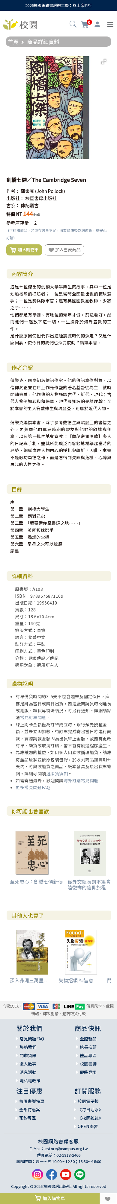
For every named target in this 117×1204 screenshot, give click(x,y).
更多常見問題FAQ (33, 787)
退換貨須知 (57, 774)
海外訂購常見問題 (81, 780)
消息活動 (28, 1072)
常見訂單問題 (33, 717)
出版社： (15, 198)
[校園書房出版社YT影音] (65, 1177)
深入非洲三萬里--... (30, 980)
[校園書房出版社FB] (51, 1177)
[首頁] (20, 23)
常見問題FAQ (32, 1039)
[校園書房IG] (37, 1177)
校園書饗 (88, 1064)
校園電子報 (88, 1101)
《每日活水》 (90, 1109)
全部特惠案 (29, 1109)
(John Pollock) (50, 191)
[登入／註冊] (97, 24)
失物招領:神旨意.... (78, 980)
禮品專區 (88, 1055)
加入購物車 (27, 249)
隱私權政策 (30, 1080)
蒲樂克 (27, 191)
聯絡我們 (28, 1047)
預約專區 (27, 1118)
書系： (13, 205)
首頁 (13, 41)
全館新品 (88, 1039)
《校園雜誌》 (90, 1118)
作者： (13, 191)
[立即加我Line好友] (80, 1177)
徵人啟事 (28, 1064)
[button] (73, 24)
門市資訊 (28, 1055)
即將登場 (88, 1072)
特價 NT (14, 214)
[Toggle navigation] (110, 24)
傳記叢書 (30, 205)
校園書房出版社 (41, 198)
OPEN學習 (88, 1126)
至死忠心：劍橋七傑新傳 (36, 881)
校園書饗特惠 (31, 1101)
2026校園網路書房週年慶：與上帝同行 (58, 5)
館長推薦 (88, 1047)
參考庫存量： (19, 223)
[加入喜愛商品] (108, 1198)
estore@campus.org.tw (66, 1148)
